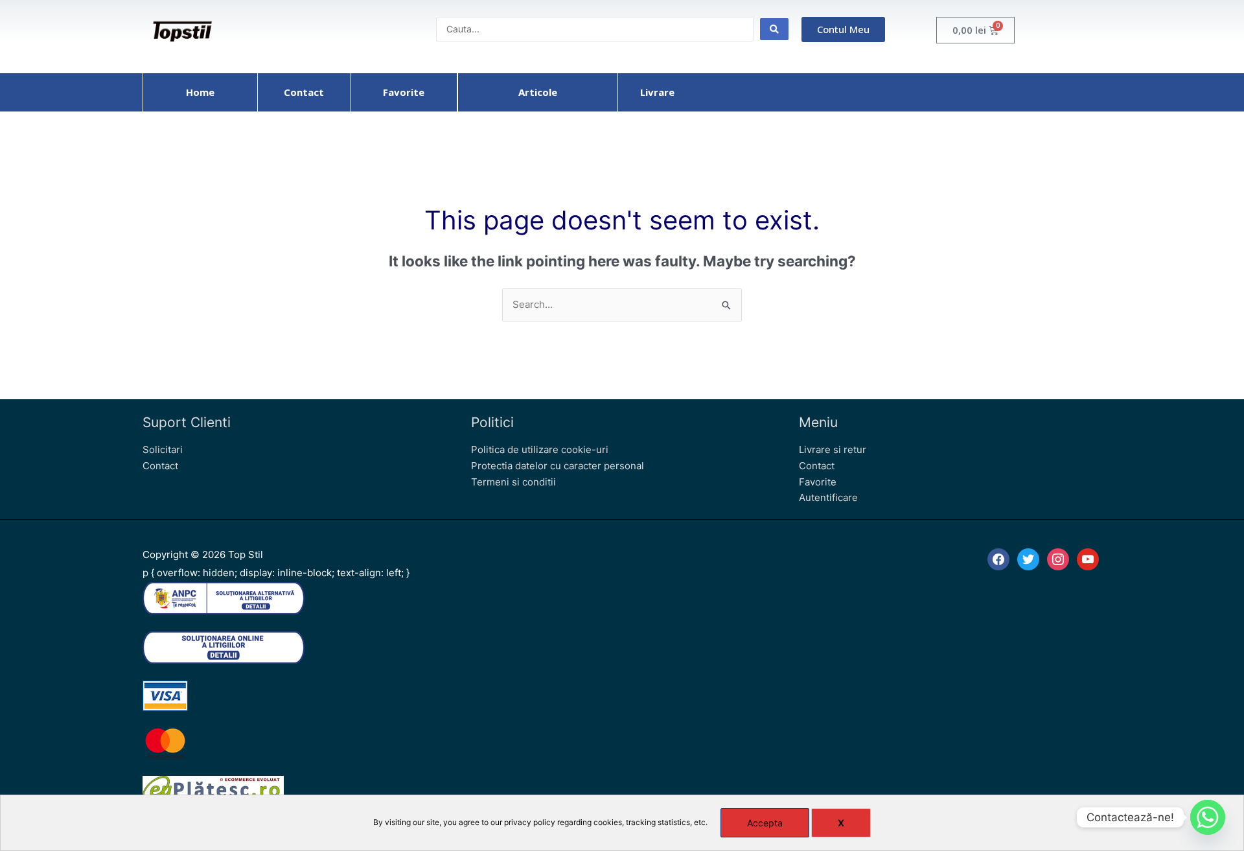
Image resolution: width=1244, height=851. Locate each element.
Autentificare (828, 497)
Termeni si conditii (513, 482)
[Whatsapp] (1207, 817)
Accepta (765, 822)
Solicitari (163, 449)
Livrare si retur (832, 449)
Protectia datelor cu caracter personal (557, 466)
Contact (160, 466)
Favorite (817, 482)
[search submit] (774, 29)
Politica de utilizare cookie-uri (539, 449)
